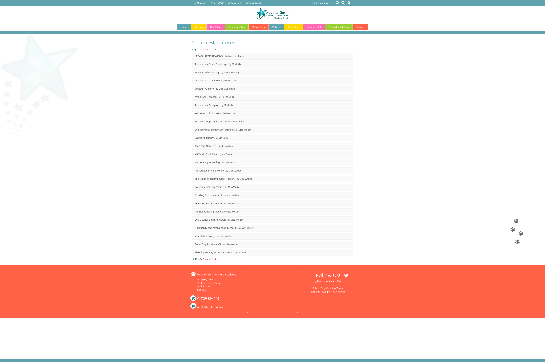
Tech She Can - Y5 (205, 146)
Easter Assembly (204, 137)
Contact (360, 27)
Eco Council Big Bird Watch (210, 219)
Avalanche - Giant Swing (209, 80)
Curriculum (293, 27)
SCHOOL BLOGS (253, 3)
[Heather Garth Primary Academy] (272, 15)
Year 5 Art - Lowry (205, 236)
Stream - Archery (204, 88)
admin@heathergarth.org (211, 307)
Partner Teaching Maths (208, 211)
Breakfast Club (314, 27)
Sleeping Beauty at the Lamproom (214, 252)
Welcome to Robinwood (208, 113)
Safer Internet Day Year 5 (209, 187)
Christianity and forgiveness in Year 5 (216, 228)
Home (184, 27)
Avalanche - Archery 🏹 (208, 97)
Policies (276, 27)
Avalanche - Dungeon (207, 105)
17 (211, 49)
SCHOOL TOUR (235, 3)
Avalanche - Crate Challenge (211, 64)
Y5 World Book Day (206, 154)
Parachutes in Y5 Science (209, 170)
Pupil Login (200, 3)
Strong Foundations (339, 27)
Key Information (237, 27)
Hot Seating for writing (207, 162)
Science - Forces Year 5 (208, 203)
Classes (198, 27)
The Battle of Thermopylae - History (215, 178)
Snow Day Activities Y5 (208, 244)
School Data (258, 27)
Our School (216, 27)
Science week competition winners (214, 129)
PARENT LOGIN (217, 3)
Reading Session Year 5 (208, 195)
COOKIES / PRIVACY (321, 3)
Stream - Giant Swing (207, 72)
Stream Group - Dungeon (209, 121)
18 (214, 49)
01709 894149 (208, 298)
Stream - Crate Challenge (209, 56)
